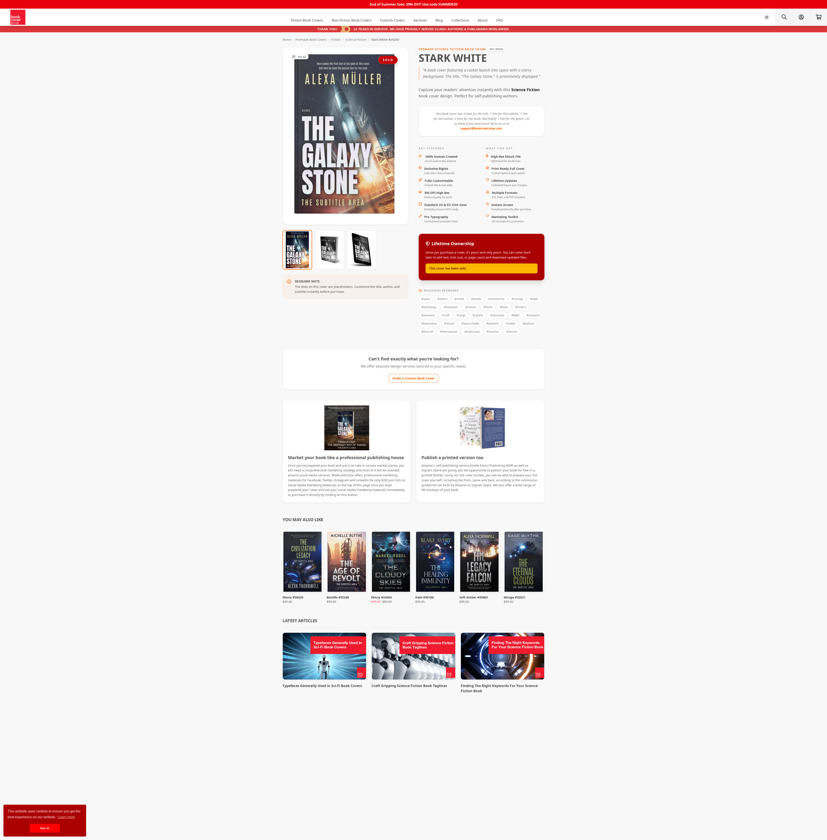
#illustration (451, 307)
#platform (493, 323)
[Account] (801, 17)
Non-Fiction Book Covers (352, 20)
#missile (449, 323)
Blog (439, 20)
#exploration (429, 323)
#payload (528, 323)
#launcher (493, 332)
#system (478, 315)
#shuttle (476, 299)
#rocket (459, 299)
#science (470, 307)
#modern (520, 307)
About (483, 20)
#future (488, 307)
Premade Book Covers (311, 39)
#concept (517, 299)
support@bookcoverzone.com (481, 128)
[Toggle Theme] (766, 17)
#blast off (427, 332)
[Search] (784, 17)
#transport (533, 315)
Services (420, 20)
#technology (428, 307)
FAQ (499, 20)
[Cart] (818, 17)
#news (504, 307)
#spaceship (497, 315)
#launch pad (472, 332)
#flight (515, 315)
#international (448, 332)
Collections (460, 20)
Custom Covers (392, 20)
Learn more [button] (66, 817)
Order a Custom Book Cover (413, 378)
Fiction (336, 39)
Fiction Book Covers (307, 20)
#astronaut (428, 315)
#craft (445, 315)
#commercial (496, 299)
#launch (442, 299)
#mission (511, 332)
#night (534, 299)
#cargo (461, 315)
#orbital (510, 323)
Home (287, 39)
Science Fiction (356, 39)
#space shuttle (470, 323)
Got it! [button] (45, 828)
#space (425, 299)
